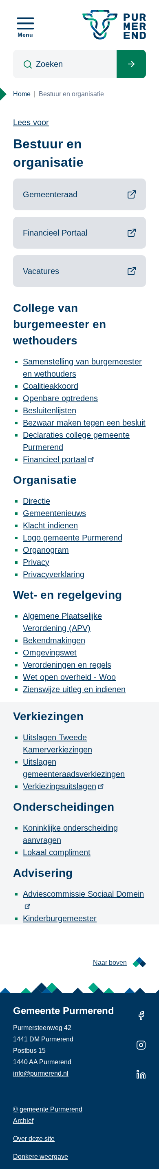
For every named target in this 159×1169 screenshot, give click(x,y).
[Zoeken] (131, 64)
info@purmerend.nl (40, 1073)
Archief (23, 1120)
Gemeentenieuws (54, 513)
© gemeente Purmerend (47, 1109)
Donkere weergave (40, 1156)
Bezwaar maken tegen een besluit (84, 422)
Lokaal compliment (57, 852)
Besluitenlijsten (49, 410)
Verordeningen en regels (67, 664)
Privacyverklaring (53, 574)
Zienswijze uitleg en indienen (74, 689)
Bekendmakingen (54, 640)
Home (22, 93)
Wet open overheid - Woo (69, 677)
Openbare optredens (60, 398)
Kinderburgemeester (60, 918)
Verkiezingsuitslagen (59, 786)
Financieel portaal (54, 459)
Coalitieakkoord (50, 386)
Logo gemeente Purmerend (72, 537)
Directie (36, 500)
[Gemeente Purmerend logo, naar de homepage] (114, 25)
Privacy (36, 562)
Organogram (46, 549)
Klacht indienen (50, 525)
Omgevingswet (50, 652)
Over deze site (34, 1138)
